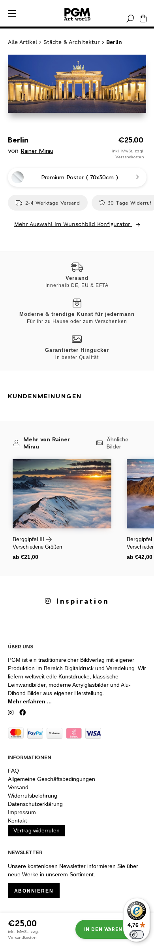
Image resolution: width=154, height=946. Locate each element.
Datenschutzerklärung (35, 804)
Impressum (22, 812)
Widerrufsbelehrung (32, 795)
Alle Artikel (22, 42)
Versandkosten (129, 156)
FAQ (13, 770)
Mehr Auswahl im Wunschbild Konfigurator (73, 224)
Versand (18, 787)
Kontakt (17, 820)
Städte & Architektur (71, 42)
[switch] (137, 934)
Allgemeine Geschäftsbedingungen (51, 779)
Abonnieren (34, 891)
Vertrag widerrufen (36, 830)
